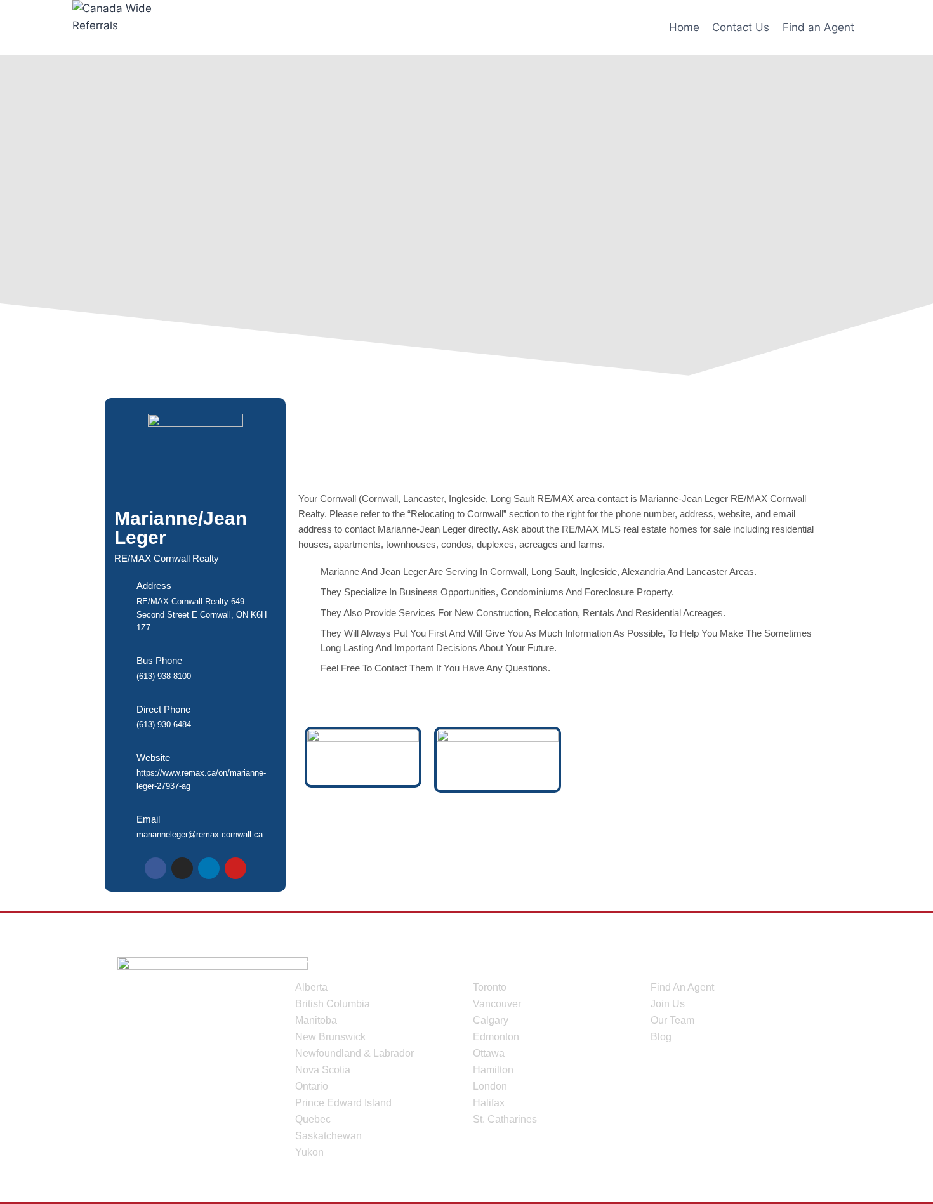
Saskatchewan (328, 1135)
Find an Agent (818, 27)
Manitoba (316, 1020)
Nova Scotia (322, 1069)
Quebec (313, 1119)
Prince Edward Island (343, 1102)
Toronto (489, 987)
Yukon (309, 1152)
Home (684, 27)
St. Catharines (505, 1119)
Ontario (311, 1086)
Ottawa (489, 1053)
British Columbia (332, 1003)
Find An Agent (682, 987)
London (490, 1086)
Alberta (311, 987)
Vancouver (497, 1003)
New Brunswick (330, 1036)
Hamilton (493, 1069)
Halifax (489, 1102)
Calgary (490, 1020)
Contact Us (740, 27)
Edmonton (496, 1036)
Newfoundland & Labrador (354, 1053)
